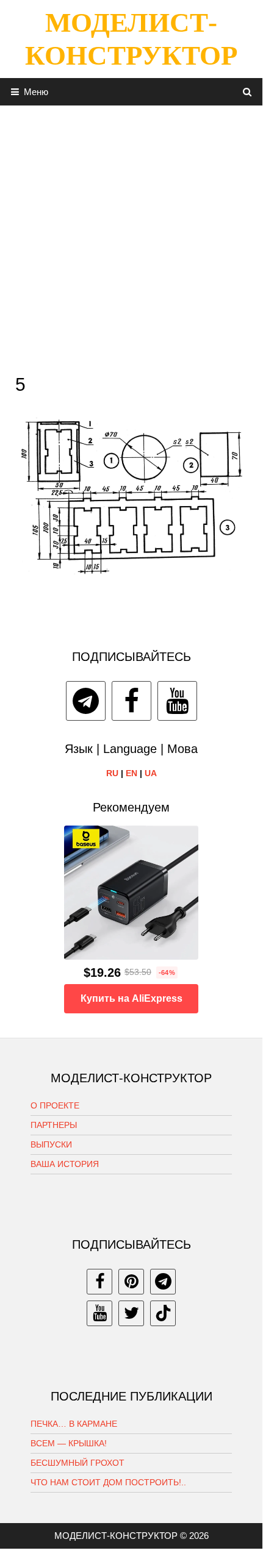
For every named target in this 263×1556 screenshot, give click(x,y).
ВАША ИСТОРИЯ (65, 1164)
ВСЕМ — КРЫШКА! (69, 1443)
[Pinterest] (131, 1281)
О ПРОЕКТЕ (55, 1105)
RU (112, 773)
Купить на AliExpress (131, 998)
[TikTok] (163, 1313)
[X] (131, 1313)
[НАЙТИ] (247, 91)
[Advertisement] (131, 236)
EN (131, 773)
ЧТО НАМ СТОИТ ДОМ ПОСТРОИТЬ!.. (108, 1482)
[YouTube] (177, 701)
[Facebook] (131, 701)
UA (151, 773)
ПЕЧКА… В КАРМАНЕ (74, 1424)
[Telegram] (86, 701)
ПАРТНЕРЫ (54, 1125)
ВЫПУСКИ (51, 1144)
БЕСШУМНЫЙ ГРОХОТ (77, 1463)
